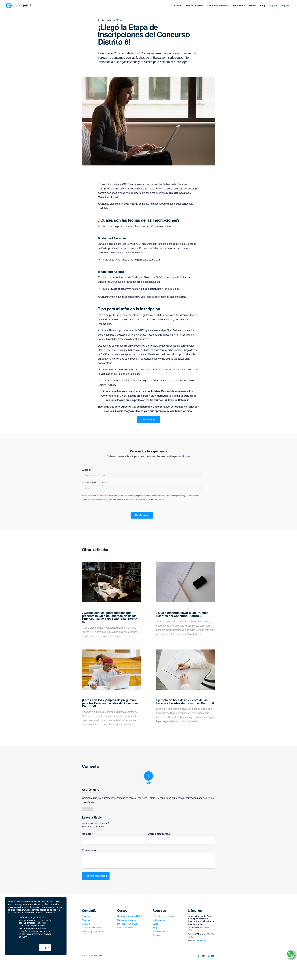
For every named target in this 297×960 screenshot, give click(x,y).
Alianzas (86, 920)
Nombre (87, 834)
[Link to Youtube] (212, 956)
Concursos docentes (126, 920)
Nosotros (86, 916)
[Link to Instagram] (208, 956)
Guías (155, 924)
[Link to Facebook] (198, 956)
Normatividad (159, 931)
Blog (155, 927)
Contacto (86, 924)
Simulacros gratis (125, 927)
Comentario (89, 850)
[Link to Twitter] (203, 956)
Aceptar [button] (45, 947)
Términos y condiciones (93, 931)
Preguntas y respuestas (163, 916)
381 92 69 (200, 940)
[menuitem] (177, 5)
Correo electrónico (159, 834)
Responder (87, 809)
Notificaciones (159, 920)
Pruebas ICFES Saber (127, 924)
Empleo (156, 935)
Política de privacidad (91, 927)
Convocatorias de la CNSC (129, 916)
